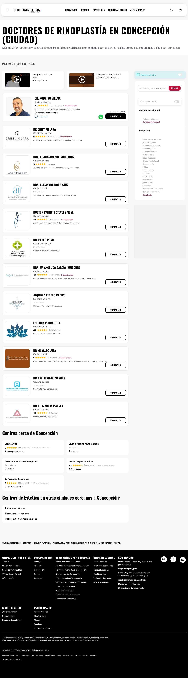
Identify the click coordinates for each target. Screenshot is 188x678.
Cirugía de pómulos (101, 582)
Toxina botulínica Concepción (68, 562)
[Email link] (183, 560)
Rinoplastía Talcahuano (18, 513)
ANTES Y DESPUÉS (137, 10)
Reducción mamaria (151, 192)
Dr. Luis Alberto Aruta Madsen (84, 443)
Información (8, 63)
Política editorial (90, 656)
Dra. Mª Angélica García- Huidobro (57, 267)
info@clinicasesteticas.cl (38, 650)
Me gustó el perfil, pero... (128, 569)
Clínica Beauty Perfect (11, 574)
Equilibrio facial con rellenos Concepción (72, 566)
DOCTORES (85, 10)
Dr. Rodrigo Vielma (48, 98)
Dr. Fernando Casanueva (17, 479)
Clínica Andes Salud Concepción (21, 461)
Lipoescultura (148, 170)
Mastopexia (147, 179)
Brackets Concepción (64, 590)
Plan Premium (39, 616)
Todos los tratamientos (152, 139)
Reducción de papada (102, 578)
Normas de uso (28, 656)
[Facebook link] (173, 560)
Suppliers (38, 624)
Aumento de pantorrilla (152, 145)
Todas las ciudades (150, 119)
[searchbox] (154, 88)
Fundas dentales (100, 562)
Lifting (145, 167)
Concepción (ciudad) (151, 122)
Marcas (37, 620)
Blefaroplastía (148, 155)
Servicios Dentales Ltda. (12, 570)
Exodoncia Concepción (65, 586)
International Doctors (42, 628)
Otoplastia (147, 186)
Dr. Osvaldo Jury (44, 350)
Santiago (37, 562)
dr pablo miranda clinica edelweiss (132, 580)
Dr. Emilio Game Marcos (49, 378)
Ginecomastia (148, 164)
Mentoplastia (148, 182)
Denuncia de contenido (11, 620)
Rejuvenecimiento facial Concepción (71, 570)
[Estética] (27, 11)
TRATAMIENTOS (71, 10)
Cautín (37, 574)
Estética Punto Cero (46, 323)
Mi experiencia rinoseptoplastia (131, 588)
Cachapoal (38, 578)
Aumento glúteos (149, 148)
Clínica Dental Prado (10, 566)
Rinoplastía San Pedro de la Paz (22, 519)
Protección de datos (10, 656)
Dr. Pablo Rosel (44, 240)
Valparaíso (38, 566)
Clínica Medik (8, 578)
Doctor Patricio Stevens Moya (53, 212)
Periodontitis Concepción (66, 599)
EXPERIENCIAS (99, 10)
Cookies (39, 656)
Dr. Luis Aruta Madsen (48, 405)
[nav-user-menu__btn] (180, 10)
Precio (32, 63)
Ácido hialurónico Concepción (68, 594)
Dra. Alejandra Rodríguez (50, 184)
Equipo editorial (8, 616)
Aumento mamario (150, 152)
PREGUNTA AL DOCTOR (117, 10)
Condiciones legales (71, 656)
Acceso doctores (41, 612)
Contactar (115, 116)
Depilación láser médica (103, 566)
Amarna (5, 562)
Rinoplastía (147, 195)
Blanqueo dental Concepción (68, 574)
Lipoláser (146, 173)
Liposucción (148, 176)
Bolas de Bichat (149, 158)
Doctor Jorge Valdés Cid (81, 461)
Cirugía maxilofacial (151, 161)
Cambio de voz (99, 574)
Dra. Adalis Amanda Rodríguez (53, 157)
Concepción (39, 570)
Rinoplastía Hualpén (16, 508)
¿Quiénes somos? (9, 612)
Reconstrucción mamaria (153, 189)
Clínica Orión (11, 443)
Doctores (21, 63)
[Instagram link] (164, 560)
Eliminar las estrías (101, 570)
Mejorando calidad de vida (129, 584)
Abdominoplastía (149, 142)
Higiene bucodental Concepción (69, 578)
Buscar (174, 88)
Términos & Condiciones (12, 660)
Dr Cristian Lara (44, 129)
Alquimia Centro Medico (49, 295)
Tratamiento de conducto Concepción (71, 582)
